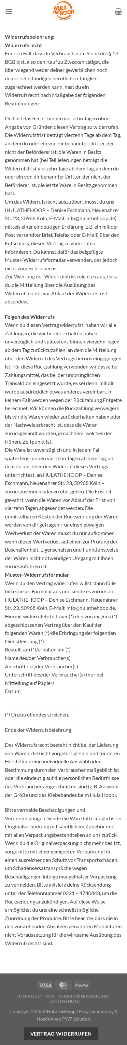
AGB (50, 996)
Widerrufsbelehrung (83, 996)
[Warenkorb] (118, 11)
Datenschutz (64, 1001)
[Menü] (9, 11)
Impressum (29, 996)
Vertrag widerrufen (61, 1034)
